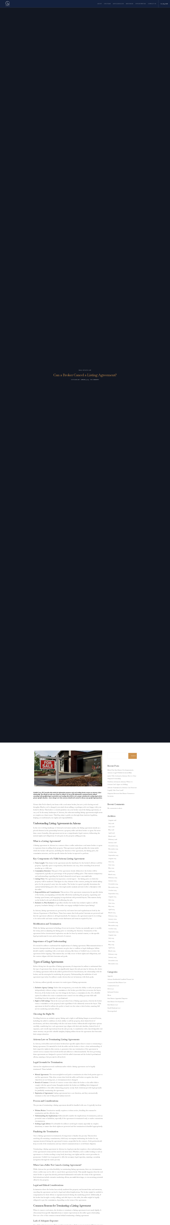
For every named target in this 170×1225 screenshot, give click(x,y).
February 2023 (112, 954)
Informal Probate (113, 992)
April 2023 (111, 948)
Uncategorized (112, 1011)
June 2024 (111, 903)
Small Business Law (114, 1008)
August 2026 (112, 820)
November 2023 (113, 925)
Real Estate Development (115, 1002)
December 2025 (113, 846)
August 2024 (112, 897)
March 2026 (111, 836)
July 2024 (111, 900)
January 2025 (112, 881)
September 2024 (113, 893)
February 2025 (112, 878)
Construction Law (113, 986)
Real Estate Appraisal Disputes (117, 998)
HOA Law (110, 989)
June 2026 (111, 827)
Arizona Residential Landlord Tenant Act (120, 979)
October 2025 (112, 852)
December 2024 (113, 884)
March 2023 (111, 951)
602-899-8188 (164, 4)
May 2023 (111, 944)
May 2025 (111, 868)
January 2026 (112, 842)
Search (109, 751)
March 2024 (111, 913)
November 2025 (113, 849)
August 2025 (112, 858)
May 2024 (111, 906)
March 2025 (111, 874)
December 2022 (113, 960)
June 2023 (111, 941)
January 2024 (112, 919)
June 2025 (111, 865)
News (109, 995)
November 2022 (113, 964)
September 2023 (113, 932)
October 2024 (112, 890)
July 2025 (111, 862)
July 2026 (111, 823)
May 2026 (111, 830)
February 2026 (112, 839)
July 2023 (111, 938)
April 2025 (111, 871)
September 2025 (113, 855)
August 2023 (112, 935)
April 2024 (111, 909)
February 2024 (112, 916)
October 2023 (112, 929)
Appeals (110, 976)
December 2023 (113, 922)
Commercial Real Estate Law (116, 982)
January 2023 (112, 957)
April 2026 (111, 833)
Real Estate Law (85, 370)
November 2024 (113, 887)
